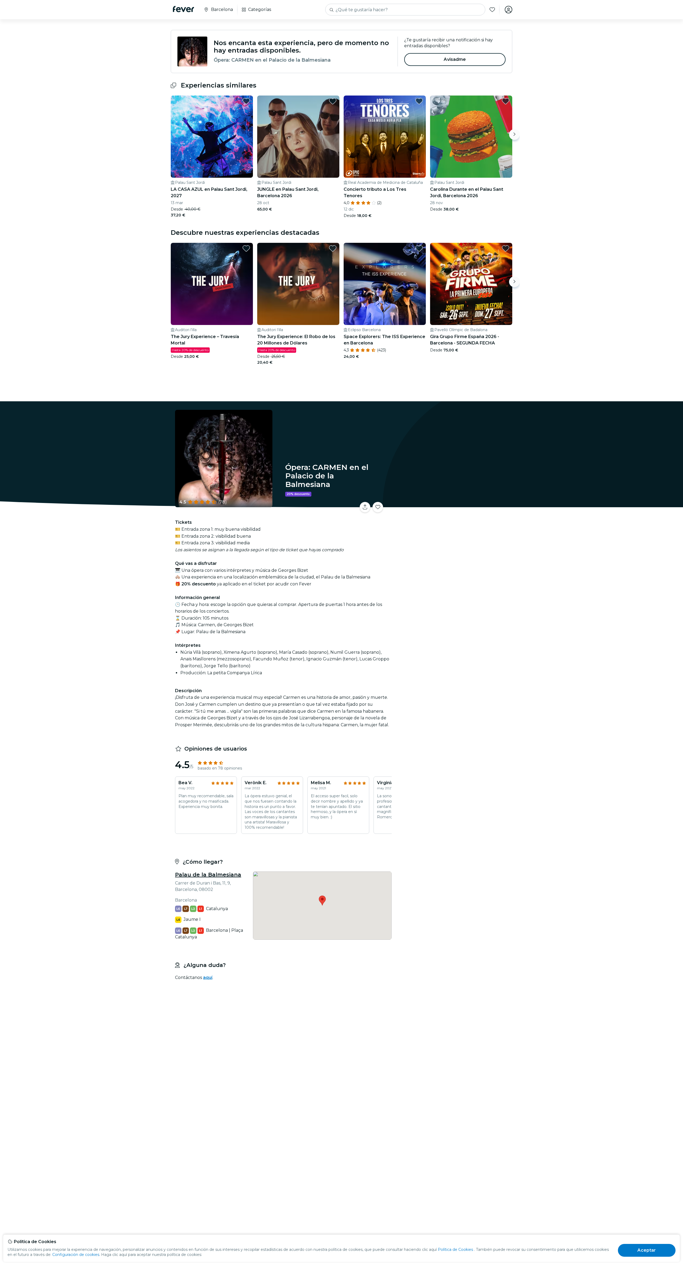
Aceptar (646, 1250)
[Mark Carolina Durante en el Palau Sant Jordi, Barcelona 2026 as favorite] (505, 101)
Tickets (453, 504)
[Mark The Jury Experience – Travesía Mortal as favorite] (246, 248)
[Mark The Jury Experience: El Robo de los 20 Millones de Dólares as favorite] (332, 248)
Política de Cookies (455, 1249)
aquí (207, 977)
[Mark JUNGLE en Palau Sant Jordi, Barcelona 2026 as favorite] (332, 101)
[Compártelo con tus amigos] (365, 507)
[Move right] (514, 134)
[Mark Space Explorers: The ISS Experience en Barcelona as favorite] (419, 248)
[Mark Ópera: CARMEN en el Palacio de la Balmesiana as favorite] (377, 507)
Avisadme (455, 59)
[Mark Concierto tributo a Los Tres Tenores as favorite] (419, 101)
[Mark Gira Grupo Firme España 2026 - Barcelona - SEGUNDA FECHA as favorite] (505, 248)
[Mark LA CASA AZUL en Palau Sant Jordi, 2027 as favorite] (246, 101)
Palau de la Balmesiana (208, 874)
